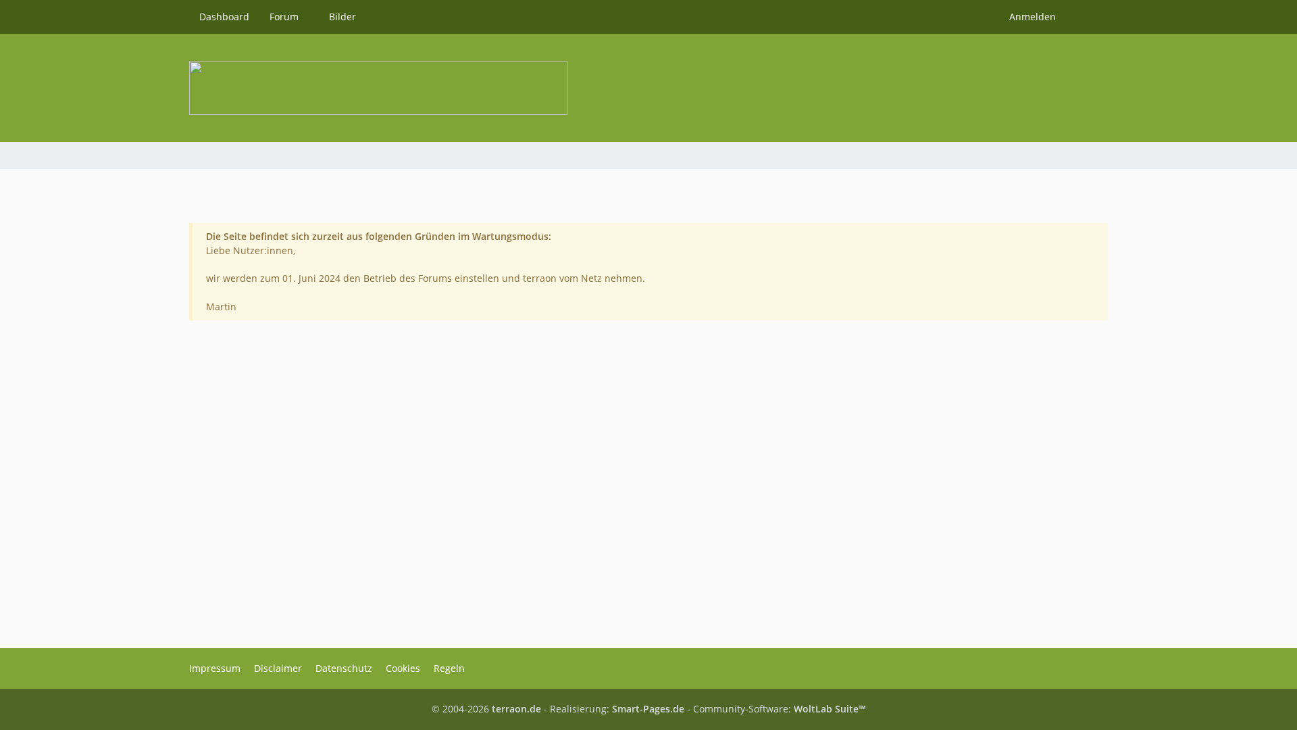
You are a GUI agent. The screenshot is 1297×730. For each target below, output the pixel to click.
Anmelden (1032, 16)
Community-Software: (779, 708)
